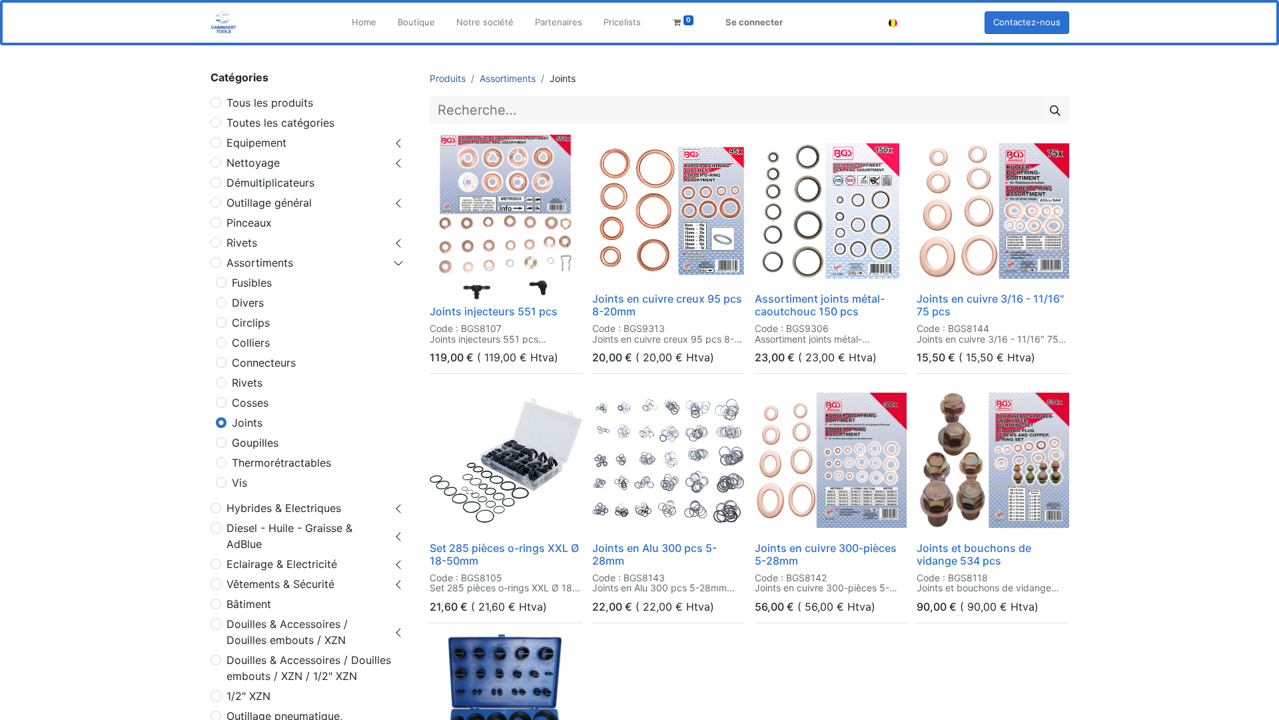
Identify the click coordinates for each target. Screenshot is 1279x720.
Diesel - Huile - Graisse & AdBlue (289, 536)
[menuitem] (364, 23)
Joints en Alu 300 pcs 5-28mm (654, 554)
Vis (239, 482)
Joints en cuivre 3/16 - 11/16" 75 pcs (990, 305)
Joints (247, 422)
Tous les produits (269, 102)
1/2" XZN (248, 696)
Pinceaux (249, 222)
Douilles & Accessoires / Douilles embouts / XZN (287, 632)
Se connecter (754, 22)
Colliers (251, 342)
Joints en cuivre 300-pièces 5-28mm (826, 554)
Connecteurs (264, 362)
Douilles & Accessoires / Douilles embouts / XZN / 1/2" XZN (308, 668)
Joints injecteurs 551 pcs (494, 311)
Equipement (256, 142)
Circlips (251, 322)
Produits (448, 78)
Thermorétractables (281, 462)
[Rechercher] (1055, 110)
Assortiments (259, 262)
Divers (248, 302)
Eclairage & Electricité (281, 564)
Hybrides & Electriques (283, 508)
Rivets (241, 242)
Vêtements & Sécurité (280, 584)
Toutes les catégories (280, 122)
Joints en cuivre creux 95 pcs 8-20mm (667, 305)
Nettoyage (253, 162)
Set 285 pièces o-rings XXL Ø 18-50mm (504, 554)
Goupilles (255, 442)
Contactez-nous (1027, 22)
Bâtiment (248, 604)
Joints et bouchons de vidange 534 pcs (974, 554)
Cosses (250, 402)
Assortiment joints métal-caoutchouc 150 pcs (820, 305)
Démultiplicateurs (270, 182)
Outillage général (269, 202)
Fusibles (252, 282)
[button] (448, 282)
